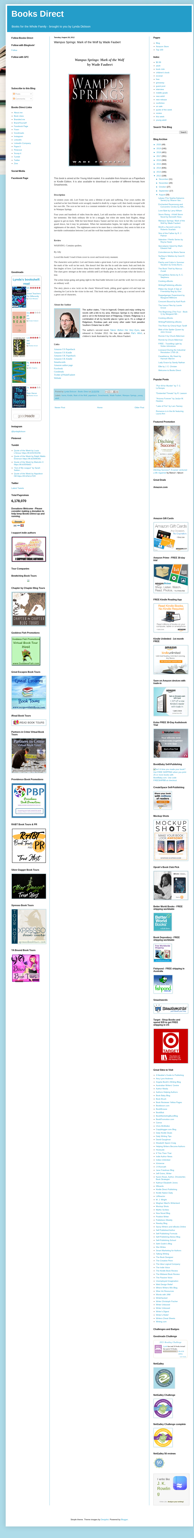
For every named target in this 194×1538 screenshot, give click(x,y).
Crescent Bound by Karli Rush (171, 301)
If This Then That (163, 1153)
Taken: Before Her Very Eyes (124, 330)
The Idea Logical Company (168, 1264)
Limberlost (28, 341)
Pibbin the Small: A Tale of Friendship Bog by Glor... (170, 290)
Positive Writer (162, 1216)
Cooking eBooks (165, 281)
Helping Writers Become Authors (170, 1146)
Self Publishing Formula (166, 1233)
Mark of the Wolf (80, 396)
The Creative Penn (164, 1260)
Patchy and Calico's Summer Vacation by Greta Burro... (171, 263)
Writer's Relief (162, 1315)
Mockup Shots (162, 1206)
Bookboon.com (162, 1105)
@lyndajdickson (18, 431)
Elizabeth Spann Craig (166, 1143)
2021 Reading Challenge (170, 1342)
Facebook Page (21, 126)
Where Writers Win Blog (166, 1288)
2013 (159, 172)
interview (160, 89)
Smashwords (59, 362)
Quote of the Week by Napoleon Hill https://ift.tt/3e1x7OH (28, 474)
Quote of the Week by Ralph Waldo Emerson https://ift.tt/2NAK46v (29, 457)
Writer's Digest (162, 1311)
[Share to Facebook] (114, 391)
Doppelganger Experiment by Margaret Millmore (171, 296)
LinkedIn (18, 140)
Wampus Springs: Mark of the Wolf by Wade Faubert (171, 222)
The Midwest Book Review (168, 1274)
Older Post (139, 407)
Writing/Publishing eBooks (170, 285)
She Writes (161, 1247)
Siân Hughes (33, 368)
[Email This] (106, 391)
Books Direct (37, 14)
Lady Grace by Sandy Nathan (171, 362)
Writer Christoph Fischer (167, 1301)
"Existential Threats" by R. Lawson (171, 393)
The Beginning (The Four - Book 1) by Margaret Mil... (172, 313)
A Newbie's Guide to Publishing (170, 1075)
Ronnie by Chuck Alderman (170, 340)
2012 (159, 176)
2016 (159, 160)
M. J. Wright (161, 1199)
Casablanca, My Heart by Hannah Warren (169, 357)
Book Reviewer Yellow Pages (169, 1102)
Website (57, 378)
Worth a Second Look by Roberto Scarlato (169, 228)
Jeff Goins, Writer (164, 1173)
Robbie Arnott (33, 345)
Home (100, 407)
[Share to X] (111, 391)
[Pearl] (19, 382)
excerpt (159, 76)
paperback (92, 396)
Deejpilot (105, 1519)
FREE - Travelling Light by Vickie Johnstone (170, 345)
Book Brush (161, 1099)
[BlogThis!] (109, 391)
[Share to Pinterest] (117, 391)
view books (183, 1357)
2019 (159, 148)
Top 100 (159, 50)
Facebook (58, 368)
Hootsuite (160, 1150)
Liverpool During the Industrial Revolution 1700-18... (171, 351)
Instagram (18, 136)
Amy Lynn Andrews (164, 1078)
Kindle (69, 396)
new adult (160, 96)
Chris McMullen (163, 1126)
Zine (16, 163)
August (162, 194)
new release (161, 99)
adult (158, 66)
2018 (159, 152)
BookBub (160, 1112)
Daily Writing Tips (163, 1136)
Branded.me (19, 119)
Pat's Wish (136, 333)
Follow (14, 50)
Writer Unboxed (163, 1304)
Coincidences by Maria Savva (171, 252)
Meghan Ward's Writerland (168, 1203)
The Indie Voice (163, 1267)
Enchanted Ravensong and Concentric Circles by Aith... (171, 205)
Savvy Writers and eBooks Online (171, 1227)
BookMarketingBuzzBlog (167, 1116)
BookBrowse (161, 1109)
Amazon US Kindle (63, 352)
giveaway (160, 82)
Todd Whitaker (33, 298)
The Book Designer (164, 1257)
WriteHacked (161, 1298)
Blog (158, 43)
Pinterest (18, 150)
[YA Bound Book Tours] (25, 981)
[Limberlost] (19, 357)
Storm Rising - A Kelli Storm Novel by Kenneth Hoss (170, 215)
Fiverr (16, 129)
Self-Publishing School (166, 1240)
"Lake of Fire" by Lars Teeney (169, 406)
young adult (161, 120)
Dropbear (28, 316)
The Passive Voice (164, 1277)
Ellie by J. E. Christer (167, 366)
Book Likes (19, 116)
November (164, 183)
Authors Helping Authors (167, 1092)
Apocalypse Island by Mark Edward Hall (170, 247)
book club (160, 69)
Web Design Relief (164, 1284)
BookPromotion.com (165, 1119)
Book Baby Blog (163, 1095)
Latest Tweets (17, 488)
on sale (159, 106)
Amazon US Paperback (64, 349)
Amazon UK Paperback (65, 355)
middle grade (162, 93)
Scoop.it (17, 153)
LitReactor (160, 1196)
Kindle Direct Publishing (166, 1189)
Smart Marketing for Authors (168, 1250)
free (157, 79)
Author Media (162, 1088)
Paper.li (17, 146)
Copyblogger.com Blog (166, 1129)
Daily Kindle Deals (164, 1133)
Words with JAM (163, 1294)
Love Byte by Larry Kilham (170, 210)
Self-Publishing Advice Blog (168, 1237)
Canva (159, 1122)
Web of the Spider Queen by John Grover (171, 330)
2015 (159, 164)
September (164, 191)
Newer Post (60, 407)
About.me (18, 112)
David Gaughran (163, 1139)
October (163, 187)
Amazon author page (63, 365)
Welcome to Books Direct (169, 370)
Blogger (124, 1519)
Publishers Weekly (164, 1220)
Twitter (17, 160)
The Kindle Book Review (167, 1271)
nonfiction (160, 103)
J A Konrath (161, 1167)
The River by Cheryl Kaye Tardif (172, 326)
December (164, 179)
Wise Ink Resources (165, 1291)
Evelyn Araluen (33, 321)
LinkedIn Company (22, 143)
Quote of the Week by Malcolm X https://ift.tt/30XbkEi (28, 463)
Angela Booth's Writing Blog (168, 1082)
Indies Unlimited (163, 1160)
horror (64, 396)
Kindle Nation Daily (164, 1193)
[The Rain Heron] (19, 407)
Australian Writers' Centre (167, 1085)
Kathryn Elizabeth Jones (167, 1183)
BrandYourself (20, 123)
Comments (20, 99)
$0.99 (158, 62)
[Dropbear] (19, 332)
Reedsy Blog (161, 1223)
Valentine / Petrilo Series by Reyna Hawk (170, 240)
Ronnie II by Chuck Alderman (171, 336)
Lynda (165, 1346)
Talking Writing (162, 1254)
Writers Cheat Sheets (165, 1318)
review (159, 113)
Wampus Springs (129, 396)
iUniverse (160, 1163)
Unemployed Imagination (167, 1281)
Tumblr (17, 157)
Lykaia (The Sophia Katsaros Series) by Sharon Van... (171, 199)
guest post (160, 86)
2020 (159, 144)
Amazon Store (162, 46)
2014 (159, 168)
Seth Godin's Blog (164, 1244)
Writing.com (161, 1321)
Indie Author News (164, 1156)
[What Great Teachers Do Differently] (19, 307)
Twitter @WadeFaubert (64, 375)
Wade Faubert (115, 396)
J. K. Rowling (163, 1488)
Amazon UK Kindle (63, 359)
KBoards (160, 1186)
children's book (162, 72)
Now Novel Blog (163, 1213)
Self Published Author (165, 1230)
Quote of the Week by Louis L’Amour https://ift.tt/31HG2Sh (27, 451)
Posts (17, 94)
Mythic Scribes (162, 1210)
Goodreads (59, 371)
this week (160, 116)
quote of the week (164, 110)
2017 (159, 156)
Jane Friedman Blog (165, 1170)
